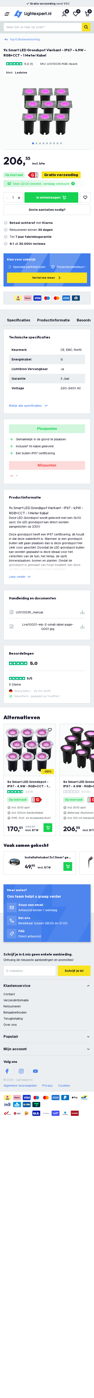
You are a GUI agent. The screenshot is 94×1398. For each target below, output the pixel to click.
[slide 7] (54, 143)
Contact (9, 994)
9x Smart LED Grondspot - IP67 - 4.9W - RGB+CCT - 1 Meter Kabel (28, 784)
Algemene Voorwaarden (20, 1086)
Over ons (10, 1025)
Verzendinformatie (16, 1000)
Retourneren (12, 1006)
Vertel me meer (43, 278)
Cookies (64, 1086)
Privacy (47, 1086)
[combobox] (42, 27)
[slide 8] (57, 143)
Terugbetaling (13, 1019)
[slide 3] (40, 143)
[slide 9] (61, 143)
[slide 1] (33, 143)
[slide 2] (36, 143)
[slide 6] (50, 143)
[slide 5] (47, 143)
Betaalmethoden (15, 1012)
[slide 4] (43, 143)
